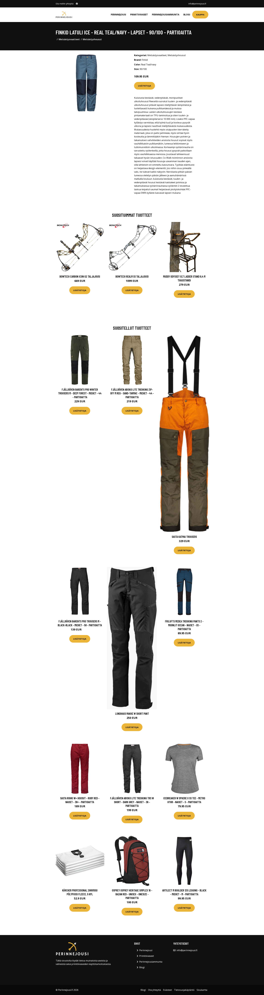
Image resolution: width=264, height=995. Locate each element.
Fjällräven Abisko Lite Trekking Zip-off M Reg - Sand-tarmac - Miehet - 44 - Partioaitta (132, 393)
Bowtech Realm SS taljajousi (132, 276)
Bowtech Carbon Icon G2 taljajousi (80, 276)
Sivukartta (202, 989)
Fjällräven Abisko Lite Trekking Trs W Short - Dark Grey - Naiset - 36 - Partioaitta (132, 801)
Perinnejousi (118, 14)
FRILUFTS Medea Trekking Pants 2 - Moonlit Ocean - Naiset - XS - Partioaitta (184, 625)
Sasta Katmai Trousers (184, 536)
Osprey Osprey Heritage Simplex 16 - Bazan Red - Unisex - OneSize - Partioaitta (132, 894)
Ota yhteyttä (154, 989)
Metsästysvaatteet (69, 39)
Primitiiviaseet (139, 14)
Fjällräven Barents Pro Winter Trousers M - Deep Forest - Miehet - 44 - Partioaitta (79, 393)
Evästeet (167, 989)
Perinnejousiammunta (165, 14)
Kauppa (200, 14)
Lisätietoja (144, 85)
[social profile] (77, 3)
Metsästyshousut (92, 39)
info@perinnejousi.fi (197, 3)
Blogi (186, 14)
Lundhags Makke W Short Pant (132, 713)
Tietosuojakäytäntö (184, 989)
